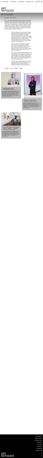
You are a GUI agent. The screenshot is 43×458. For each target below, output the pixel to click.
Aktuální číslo (38, 440)
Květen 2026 (13, 1)
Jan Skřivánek (6, 17)
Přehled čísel (38, 438)
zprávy (11, 17)
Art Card (39, 444)
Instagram (39, 448)
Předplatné (39, 450)
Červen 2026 (21, 1)
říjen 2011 (14, 17)
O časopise (39, 442)
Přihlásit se (39, 436)
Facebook (39, 446)
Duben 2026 (5, 1)
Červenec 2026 (30, 1)
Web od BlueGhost (41, 454)
